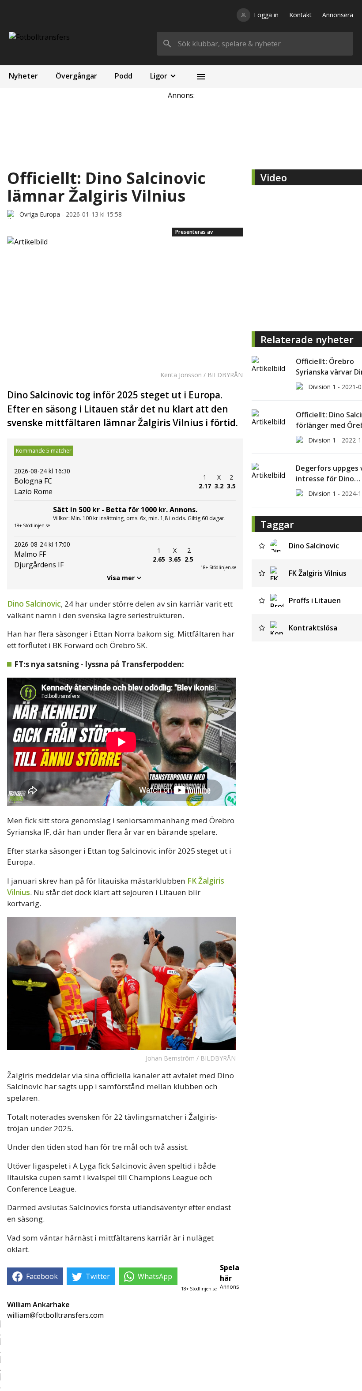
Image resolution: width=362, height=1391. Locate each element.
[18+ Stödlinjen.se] (218, 555)
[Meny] (201, 76)
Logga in (266, 15)
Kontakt (300, 15)
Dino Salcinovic (34, 604)
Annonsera (337, 15)
